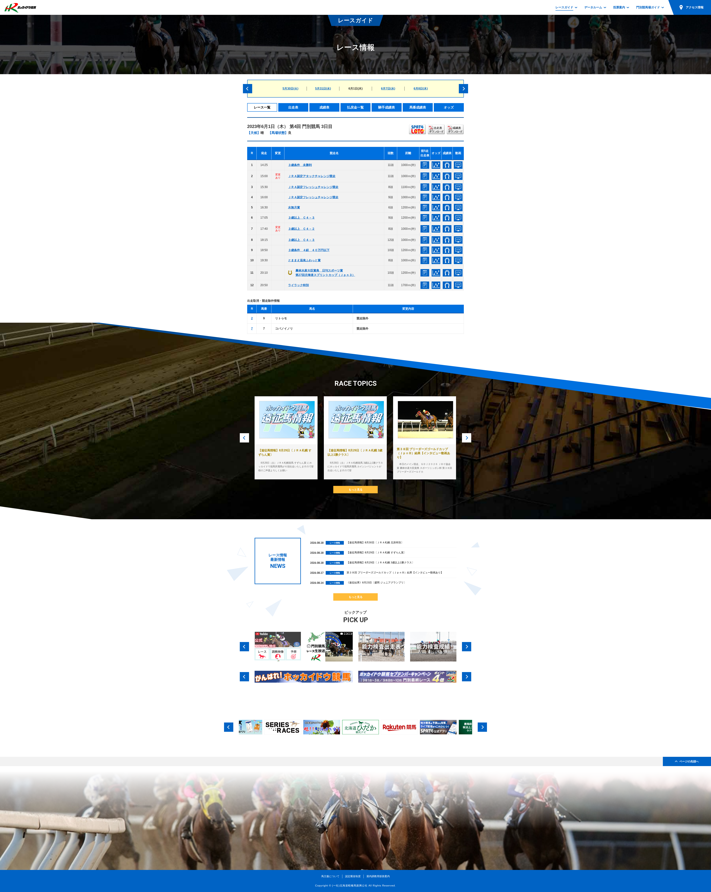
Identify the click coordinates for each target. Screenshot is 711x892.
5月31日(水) (323, 88)
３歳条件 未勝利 (300, 165)
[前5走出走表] (424, 165)
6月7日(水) (388, 88)
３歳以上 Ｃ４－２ (301, 228)
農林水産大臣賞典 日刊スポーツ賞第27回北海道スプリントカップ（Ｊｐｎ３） (325, 273)
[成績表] (447, 165)
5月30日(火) (290, 88)
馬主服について (330, 876)
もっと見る (356, 489)
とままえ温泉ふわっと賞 (304, 260)
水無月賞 (294, 207)
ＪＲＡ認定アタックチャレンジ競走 (312, 176)
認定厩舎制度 (353, 876)
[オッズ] (436, 165)
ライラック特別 (298, 285)
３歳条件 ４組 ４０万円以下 (309, 250)
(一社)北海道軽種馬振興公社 (350, 885)
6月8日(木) (421, 88)
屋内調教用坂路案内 (378, 876)
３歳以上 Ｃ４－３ (301, 217)
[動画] (458, 165)
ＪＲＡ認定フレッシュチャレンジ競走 (313, 187)
